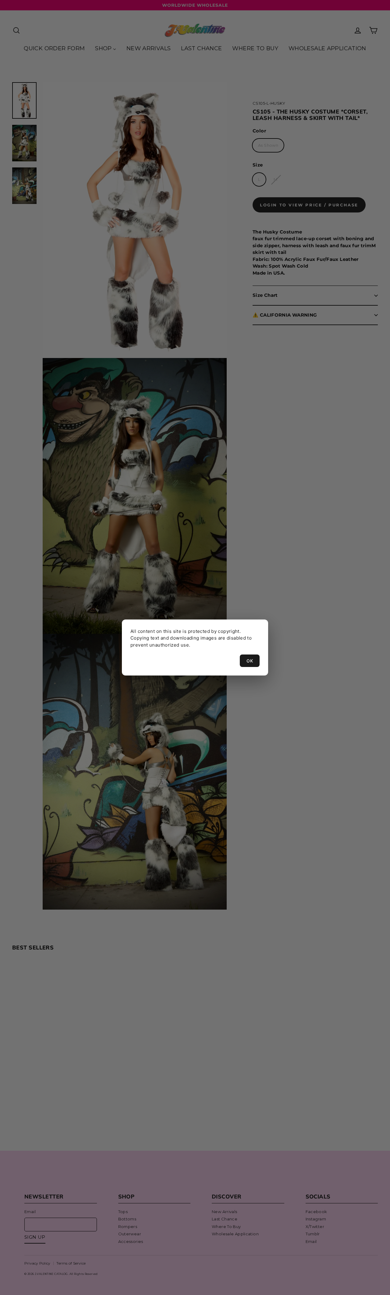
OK (249, 660)
